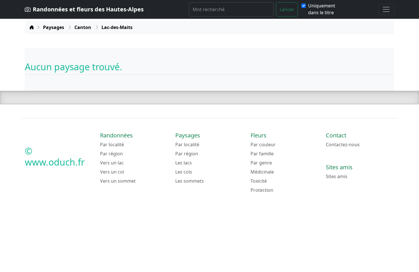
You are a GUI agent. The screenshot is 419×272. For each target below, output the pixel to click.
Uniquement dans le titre (321, 9)
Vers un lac (112, 163)
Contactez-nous (343, 144)
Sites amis (336, 176)
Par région (111, 154)
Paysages (54, 27)
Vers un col (112, 172)
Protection (262, 190)
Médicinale (262, 172)
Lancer (287, 9)
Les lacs (183, 163)
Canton (83, 27)
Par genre (261, 163)
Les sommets (189, 181)
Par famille (262, 154)
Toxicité (259, 181)
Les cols (183, 172)
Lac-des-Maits (117, 27)
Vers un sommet (118, 181)
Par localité (112, 144)
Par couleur (263, 144)
